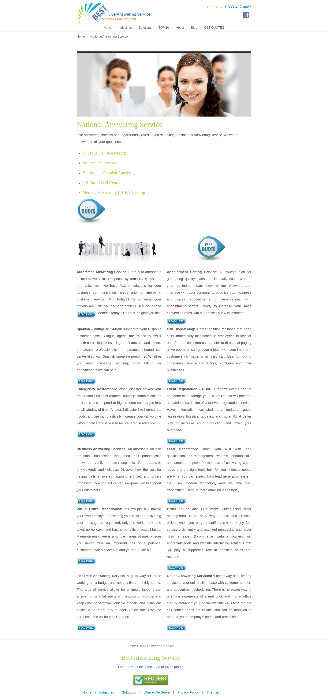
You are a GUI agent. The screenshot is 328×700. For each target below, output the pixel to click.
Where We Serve (157, 692)
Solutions (129, 692)
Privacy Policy (188, 692)
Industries (106, 692)
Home (81, 36)
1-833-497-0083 (237, 7)
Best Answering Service (115, 12)
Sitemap (213, 692)
